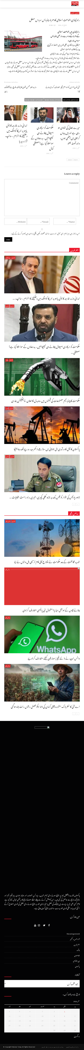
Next (70, 159)
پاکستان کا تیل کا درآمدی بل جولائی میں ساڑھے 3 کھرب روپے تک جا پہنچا (47, 448)
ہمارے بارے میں (58, 1047)
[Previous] (77, 504)
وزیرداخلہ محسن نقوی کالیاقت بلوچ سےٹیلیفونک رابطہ (20, 89)
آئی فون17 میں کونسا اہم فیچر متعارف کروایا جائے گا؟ (63, 89)
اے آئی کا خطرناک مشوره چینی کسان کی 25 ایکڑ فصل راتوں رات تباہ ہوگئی (45, 706)
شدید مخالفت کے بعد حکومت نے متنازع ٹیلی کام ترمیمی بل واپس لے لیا (47, 561)
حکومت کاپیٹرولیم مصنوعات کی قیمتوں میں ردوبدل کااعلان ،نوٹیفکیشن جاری (45, 400)
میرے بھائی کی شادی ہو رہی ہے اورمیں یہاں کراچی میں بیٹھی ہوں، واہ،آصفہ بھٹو (69, 135)
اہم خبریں (77, 13)
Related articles (70, 99)
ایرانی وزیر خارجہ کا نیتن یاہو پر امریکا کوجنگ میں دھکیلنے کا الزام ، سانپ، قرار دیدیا (16, 133)
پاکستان (72, 13)
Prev (75, 159)
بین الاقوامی (8, 257)
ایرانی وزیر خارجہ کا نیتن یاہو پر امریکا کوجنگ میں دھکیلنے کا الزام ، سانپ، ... (46, 298)
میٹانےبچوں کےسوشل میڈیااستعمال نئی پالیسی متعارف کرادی (51, 609)
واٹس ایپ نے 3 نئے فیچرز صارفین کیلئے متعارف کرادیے (54, 657)
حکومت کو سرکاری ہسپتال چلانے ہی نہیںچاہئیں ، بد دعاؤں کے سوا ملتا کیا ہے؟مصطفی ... (44, 349)
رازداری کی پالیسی (72, 1047)
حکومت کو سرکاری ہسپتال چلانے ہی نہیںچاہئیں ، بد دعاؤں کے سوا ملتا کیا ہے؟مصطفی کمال (42, 137)
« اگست (77, 1036)
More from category (34, 99)
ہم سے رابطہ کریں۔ (47, 1047)
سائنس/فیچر (8, 521)
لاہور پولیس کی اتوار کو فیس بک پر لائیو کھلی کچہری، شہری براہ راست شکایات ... (45, 496)
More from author (53, 99)
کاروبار (7, 360)
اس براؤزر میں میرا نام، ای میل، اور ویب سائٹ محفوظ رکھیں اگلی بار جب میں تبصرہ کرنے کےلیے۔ (45, 233)
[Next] (74, 504)
